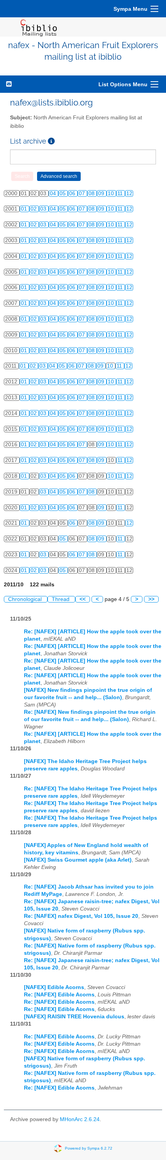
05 (63, 193)
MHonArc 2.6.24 (80, 1119)
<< (83, 599)
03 (44, 209)
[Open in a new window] (51, 141)
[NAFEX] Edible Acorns (54, 987)
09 (102, 193)
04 (54, 193)
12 (129, 193)
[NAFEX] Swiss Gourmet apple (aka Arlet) (78, 860)
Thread (61, 599)
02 (34, 209)
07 (82, 193)
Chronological (25, 599)
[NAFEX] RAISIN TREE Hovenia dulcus (74, 1016)
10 (111, 193)
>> (151, 599)
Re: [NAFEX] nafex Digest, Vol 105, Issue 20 (81, 916)
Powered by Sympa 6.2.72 (88, 1148)
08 (92, 193)
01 (25, 209)
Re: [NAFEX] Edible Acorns (59, 995)
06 (73, 193)
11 (120, 193)
